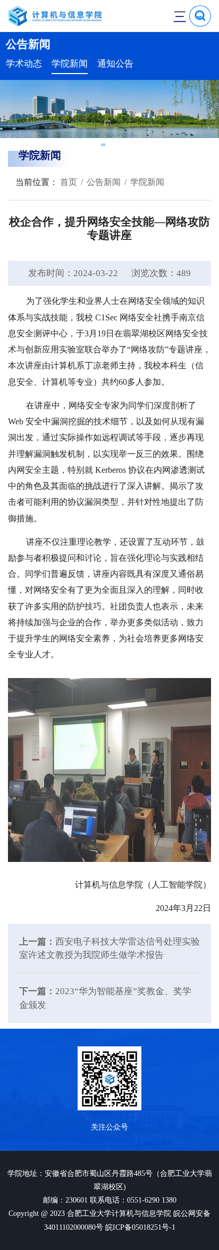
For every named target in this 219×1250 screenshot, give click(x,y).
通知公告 (115, 64)
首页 (67, 182)
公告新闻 (104, 182)
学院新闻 (70, 64)
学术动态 (24, 64)
